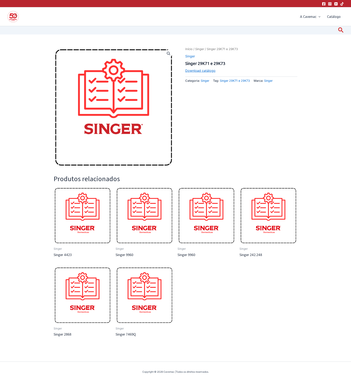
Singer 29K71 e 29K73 (235, 80)
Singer (199, 49)
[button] (318, 17)
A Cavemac (308, 16)
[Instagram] (330, 4)
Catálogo (334, 16)
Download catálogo (200, 71)
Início (189, 49)
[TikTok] (342, 4)
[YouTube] (336, 4)
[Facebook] (324, 4)
